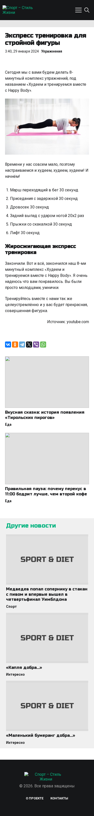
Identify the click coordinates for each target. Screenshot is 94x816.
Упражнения (51, 51)
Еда (8, 424)
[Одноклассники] (15, 344)
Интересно (15, 674)
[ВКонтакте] (8, 344)
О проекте (34, 798)
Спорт (11, 607)
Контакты (59, 798)
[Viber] (36, 344)
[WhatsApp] (43, 344)
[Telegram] (22, 344)
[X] (29, 344)
